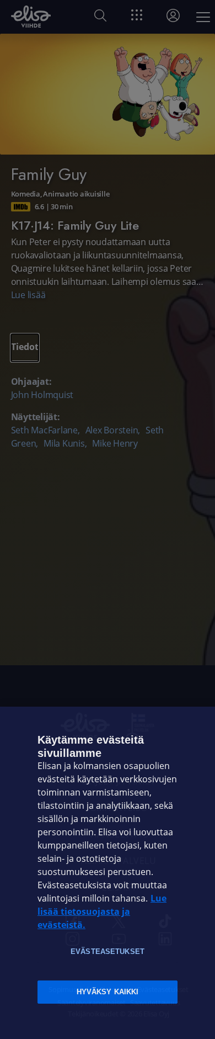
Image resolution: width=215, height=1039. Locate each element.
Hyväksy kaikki (108, 992)
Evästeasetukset (107, 951)
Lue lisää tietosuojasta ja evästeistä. (101, 912)
